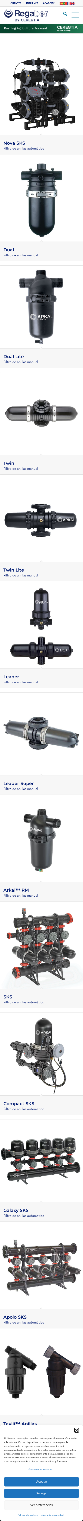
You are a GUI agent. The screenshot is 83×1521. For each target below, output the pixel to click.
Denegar (41, 1493)
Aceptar (41, 1481)
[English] (73, 3)
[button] (76, 1430)
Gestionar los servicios (41, 1470)
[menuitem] (15, 3)
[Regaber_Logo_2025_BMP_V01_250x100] (35, 15)
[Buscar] (63, 15)
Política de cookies (27, 1515)
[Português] (65, 3)
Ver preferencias (41, 1505)
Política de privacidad (52, 1515)
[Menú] (73, 15)
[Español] (61, 3)
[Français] (69, 3)
